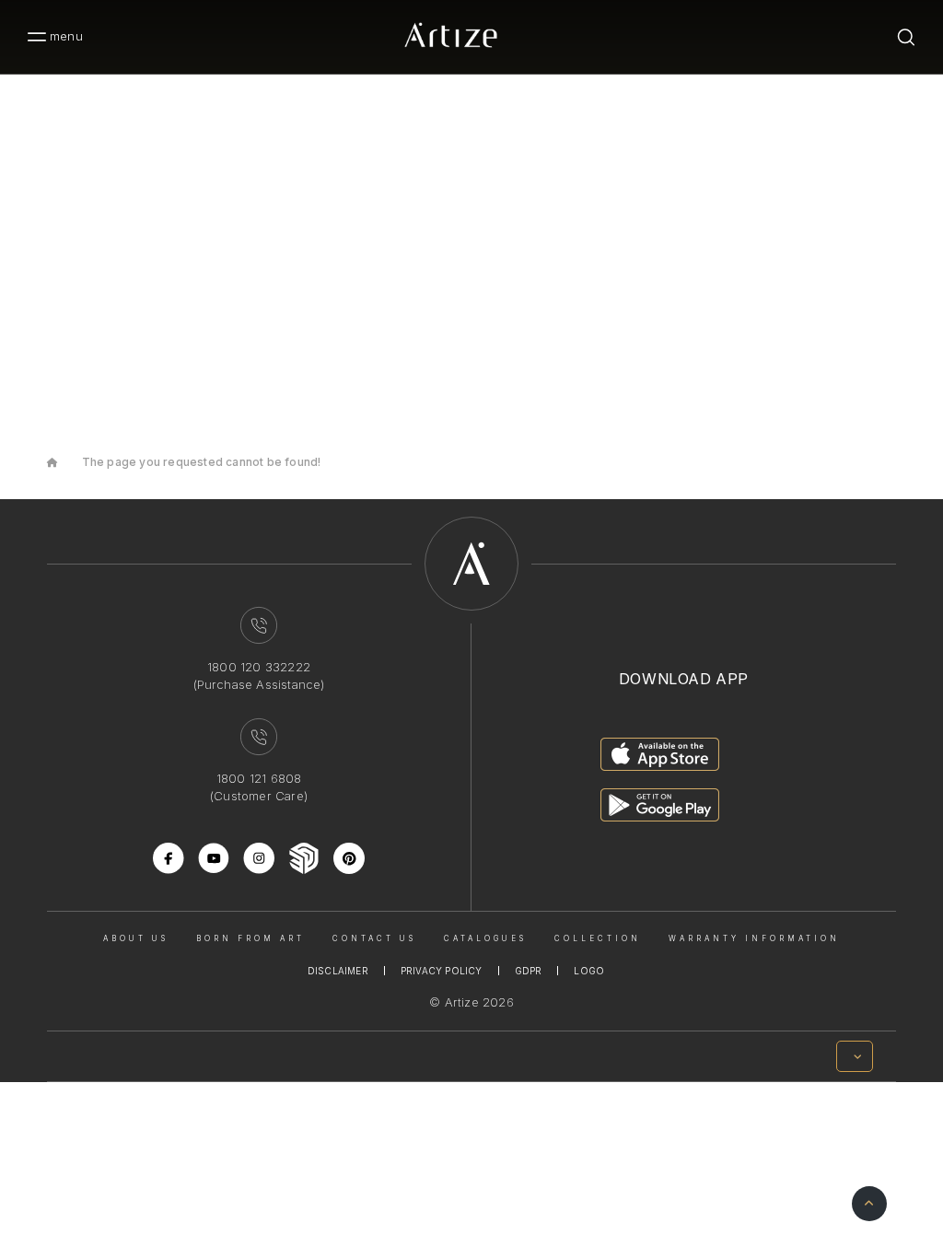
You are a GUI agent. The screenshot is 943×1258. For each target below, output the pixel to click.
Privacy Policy (442, 970)
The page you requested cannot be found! (201, 462)
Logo (589, 970)
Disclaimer (338, 970)
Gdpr (528, 970)
